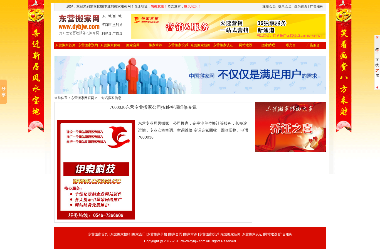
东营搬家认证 (223, 45)
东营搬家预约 (88, 45)
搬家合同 (133, 45)
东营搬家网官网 (82, 98)
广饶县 (117, 33)
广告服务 (313, 45)
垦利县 (117, 25)
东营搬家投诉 (178, 45)
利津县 (107, 33)
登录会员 (285, 6)
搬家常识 (155, 45)
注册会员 (269, 6)
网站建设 (245, 45)
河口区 (107, 25)
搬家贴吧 (268, 45)
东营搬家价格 (110, 45)
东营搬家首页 (65, 45)
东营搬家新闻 (201, 45)
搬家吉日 (138, 234)
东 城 (107, 16)
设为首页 (300, 6)
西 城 (117, 16)
